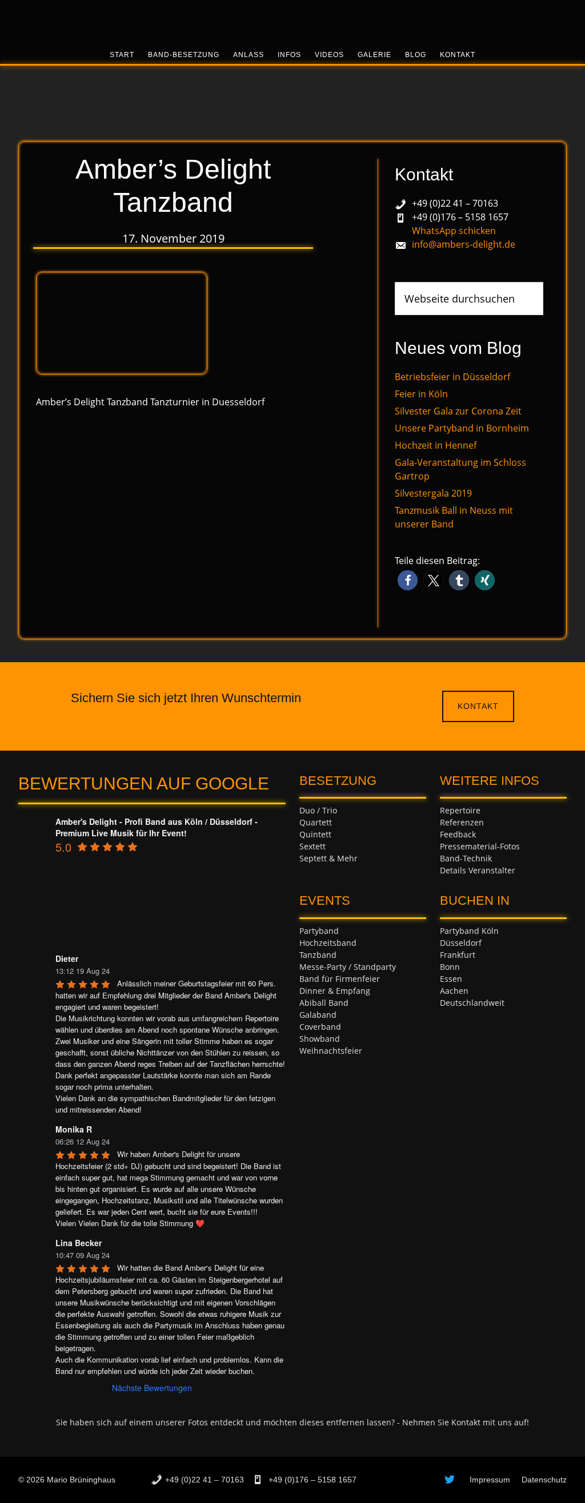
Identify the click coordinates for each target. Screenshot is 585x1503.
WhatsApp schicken (454, 230)
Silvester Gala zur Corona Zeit (458, 411)
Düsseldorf (461, 942)
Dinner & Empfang (334, 990)
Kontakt (478, 706)
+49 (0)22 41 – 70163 (455, 203)
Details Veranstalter (477, 870)
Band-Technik (466, 858)
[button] (408, 580)
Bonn (450, 966)
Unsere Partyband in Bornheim (462, 428)
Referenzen (462, 822)
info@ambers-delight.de (463, 244)
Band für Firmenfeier (339, 978)
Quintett (315, 834)
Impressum (490, 1479)
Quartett (315, 822)
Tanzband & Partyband (292, 20)
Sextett (312, 846)
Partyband (319, 930)
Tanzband (317, 954)
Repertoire (460, 810)
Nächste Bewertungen (152, 1387)
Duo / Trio (318, 810)
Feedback (458, 834)
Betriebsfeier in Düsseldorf (452, 376)
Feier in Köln (421, 394)
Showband (319, 1038)
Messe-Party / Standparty (347, 966)
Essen (451, 978)
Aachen (454, 990)
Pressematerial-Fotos (480, 846)
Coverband (320, 1026)
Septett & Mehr (328, 858)
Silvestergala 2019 (433, 493)
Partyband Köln (469, 930)
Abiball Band (323, 1002)
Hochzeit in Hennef (435, 445)
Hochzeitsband (327, 942)
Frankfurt (457, 954)
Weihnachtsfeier (330, 1050)
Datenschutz (544, 1479)
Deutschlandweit (472, 1002)
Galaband (317, 1014)
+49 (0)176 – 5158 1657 (460, 217)
